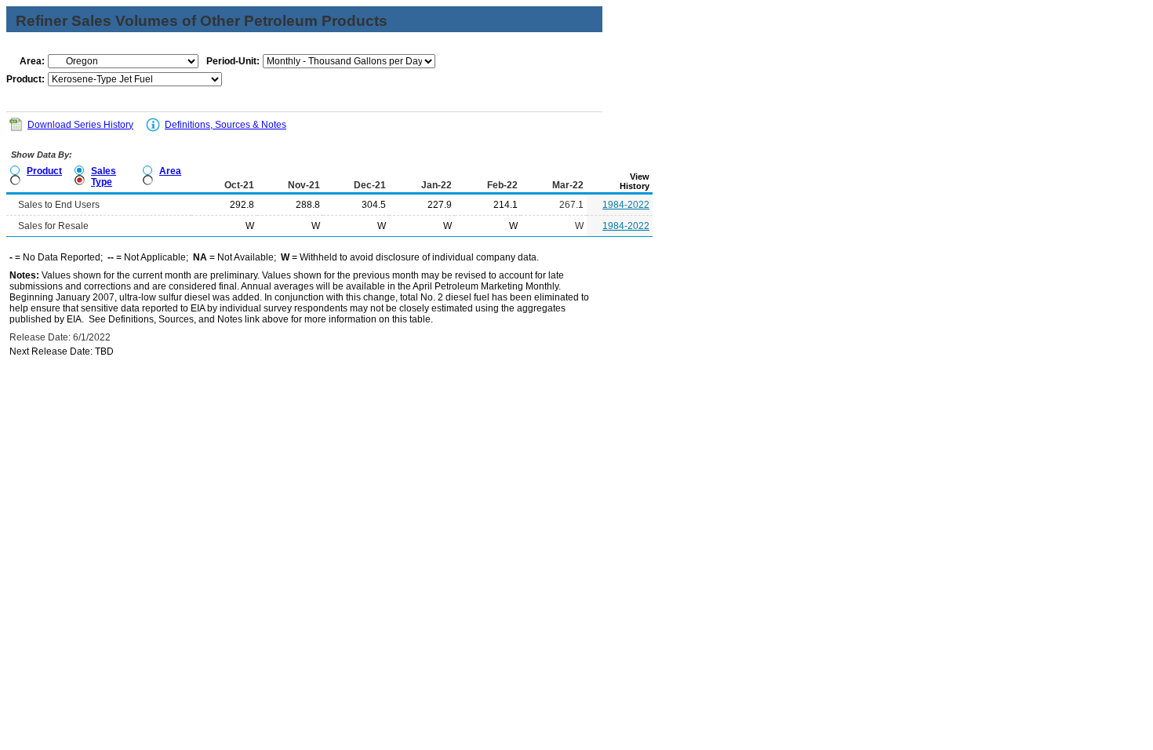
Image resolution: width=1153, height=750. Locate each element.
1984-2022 (625, 204)
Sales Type (103, 177)
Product (44, 171)
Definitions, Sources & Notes (225, 124)
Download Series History (80, 124)
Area (170, 171)
